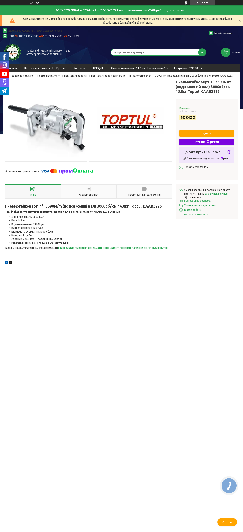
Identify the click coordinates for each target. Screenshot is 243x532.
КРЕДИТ (98, 68)
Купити (207, 133)
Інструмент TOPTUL (186, 68)
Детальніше (175, 10)
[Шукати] (202, 52)
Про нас (61, 68)
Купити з (200, 141)
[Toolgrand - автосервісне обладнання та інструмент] (12, 51)
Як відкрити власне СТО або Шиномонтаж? (138, 68)
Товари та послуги (21, 75)
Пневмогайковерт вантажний (107, 75)
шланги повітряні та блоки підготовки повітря (139, 247)
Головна (12, 68)
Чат (230, 522)
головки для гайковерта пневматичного (83, 247)
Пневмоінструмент (48, 75)
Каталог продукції (35, 68)
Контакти (79, 68)
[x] (10, 263)
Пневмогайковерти (74, 75)
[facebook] (6, 263)
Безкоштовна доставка (197, 200)
